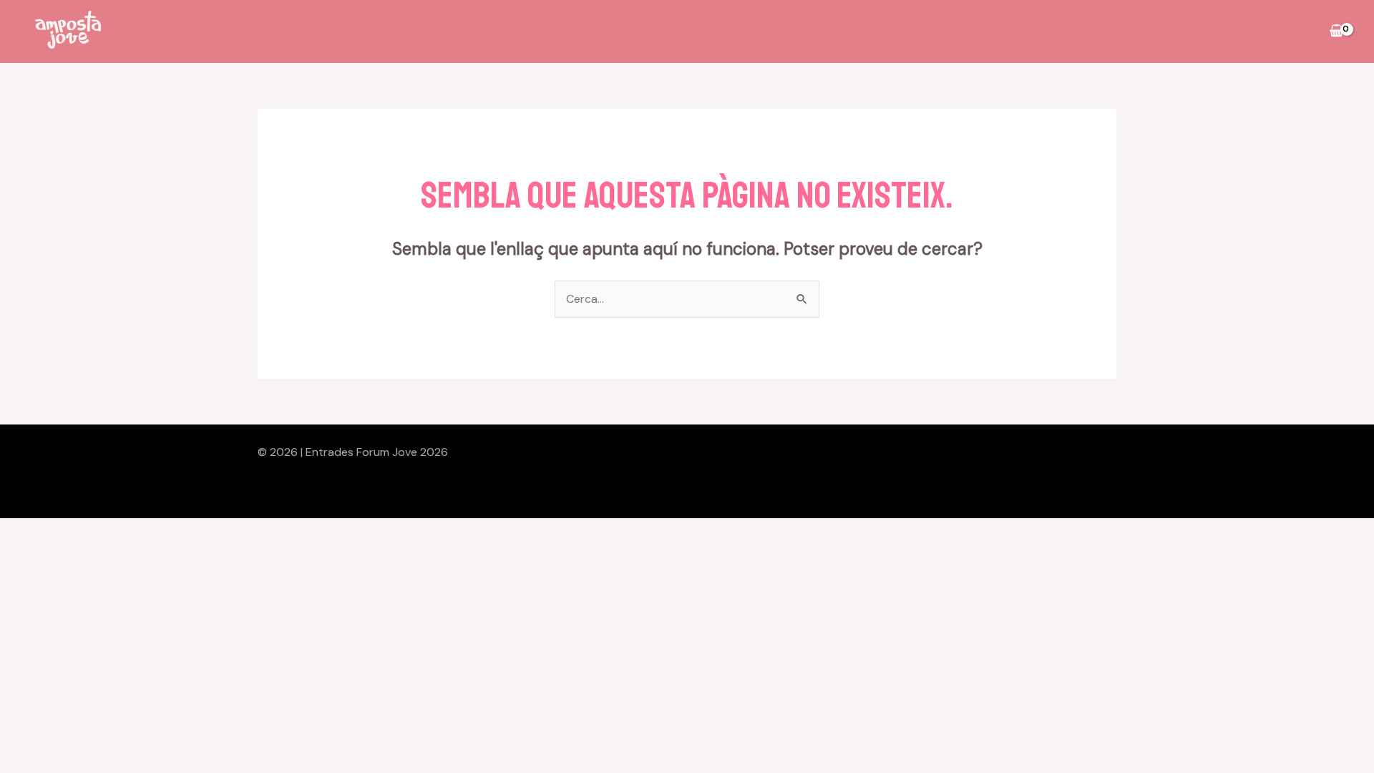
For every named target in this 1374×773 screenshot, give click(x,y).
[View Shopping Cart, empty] (1336, 31)
